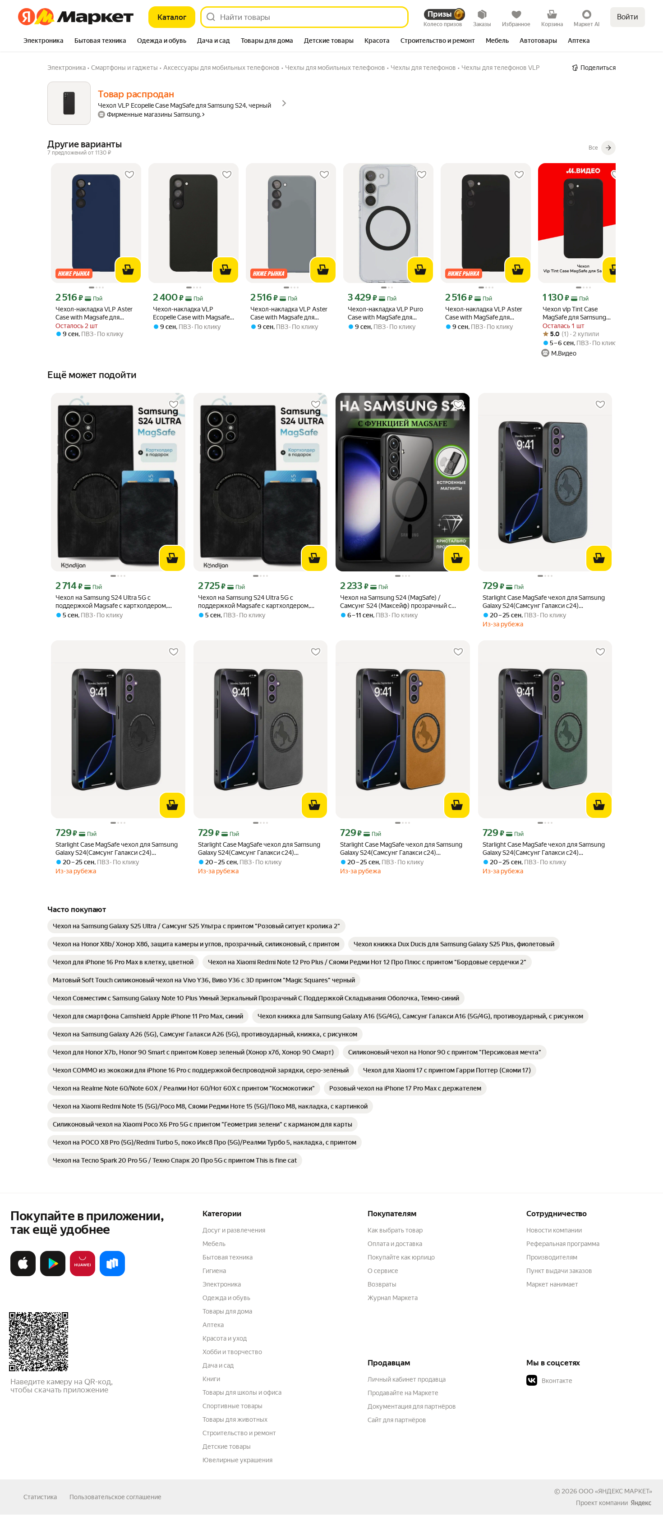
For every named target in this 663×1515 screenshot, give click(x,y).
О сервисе (383, 1270)
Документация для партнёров (412, 1406)
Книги (211, 1379)
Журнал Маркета (393, 1297)
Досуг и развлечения (234, 1230)
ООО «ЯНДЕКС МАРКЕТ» (615, 1491)
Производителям (551, 1257)
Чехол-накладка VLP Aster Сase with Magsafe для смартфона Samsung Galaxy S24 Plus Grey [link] (290, 313)
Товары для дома (227, 1311)
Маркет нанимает (552, 1284)
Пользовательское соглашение (115, 1497)
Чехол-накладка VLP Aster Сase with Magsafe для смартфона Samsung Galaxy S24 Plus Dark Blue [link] (95, 313)
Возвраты (382, 1284)
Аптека (213, 1324)
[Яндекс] (641, 1502)
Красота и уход (225, 1338)
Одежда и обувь (226, 1297)
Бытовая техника (228, 1257)
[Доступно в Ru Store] (112, 1274)
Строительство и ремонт (239, 1433)
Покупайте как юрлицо (401, 1257)
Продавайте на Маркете (403, 1392)
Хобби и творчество (232, 1351)
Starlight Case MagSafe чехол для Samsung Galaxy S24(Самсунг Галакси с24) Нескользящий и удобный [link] (544, 602)
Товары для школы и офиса (242, 1392)
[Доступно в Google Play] (52, 1274)
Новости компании (554, 1230)
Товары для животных (235, 1419)
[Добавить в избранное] (129, 175)
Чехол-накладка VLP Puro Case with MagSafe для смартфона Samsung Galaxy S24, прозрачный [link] (388, 313)
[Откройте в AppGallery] (82, 1274)
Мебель (214, 1243)
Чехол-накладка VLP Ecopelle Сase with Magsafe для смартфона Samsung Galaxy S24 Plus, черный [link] (191, 313)
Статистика (40, 1497)
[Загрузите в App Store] (23, 1274)
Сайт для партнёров (397, 1420)
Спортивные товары (232, 1406)
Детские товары (227, 1446)
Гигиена (214, 1270)
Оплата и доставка (395, 1243)
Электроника (222, 1284)
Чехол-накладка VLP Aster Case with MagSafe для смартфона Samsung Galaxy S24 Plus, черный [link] (485, 313)
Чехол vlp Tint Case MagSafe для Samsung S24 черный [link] (574, 313)
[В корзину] (128, 269)
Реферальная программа (562, 1243)
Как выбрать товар (395, 1230)
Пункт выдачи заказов (559, 1270)
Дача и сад (218, 1365)
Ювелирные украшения (237, 1460)
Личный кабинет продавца (407, 1379)
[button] (589, 1381)
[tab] (43, 41)
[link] (196, 926)
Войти (627, 17)
